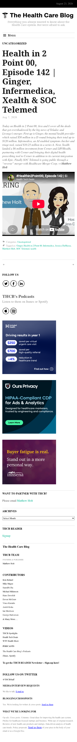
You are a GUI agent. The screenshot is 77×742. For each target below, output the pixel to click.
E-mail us (20, 691)
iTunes (5, 655)
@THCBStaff (8, 679)
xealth (33, 248)
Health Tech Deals (10, 637)
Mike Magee (8, 583)
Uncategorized (14, 43)
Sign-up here (51, 663)
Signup (6, 535)
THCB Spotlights (10, 633)
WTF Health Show (11, 641)
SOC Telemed (22, 248)
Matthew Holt (8, 248)
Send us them (47, 704)
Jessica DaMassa (63, 245)
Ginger (19, 245)
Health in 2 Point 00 (33, 245)
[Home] (37, 15)
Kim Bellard (8, 580)
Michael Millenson (10, 591)
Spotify (12, 655)
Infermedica (48, 245)
